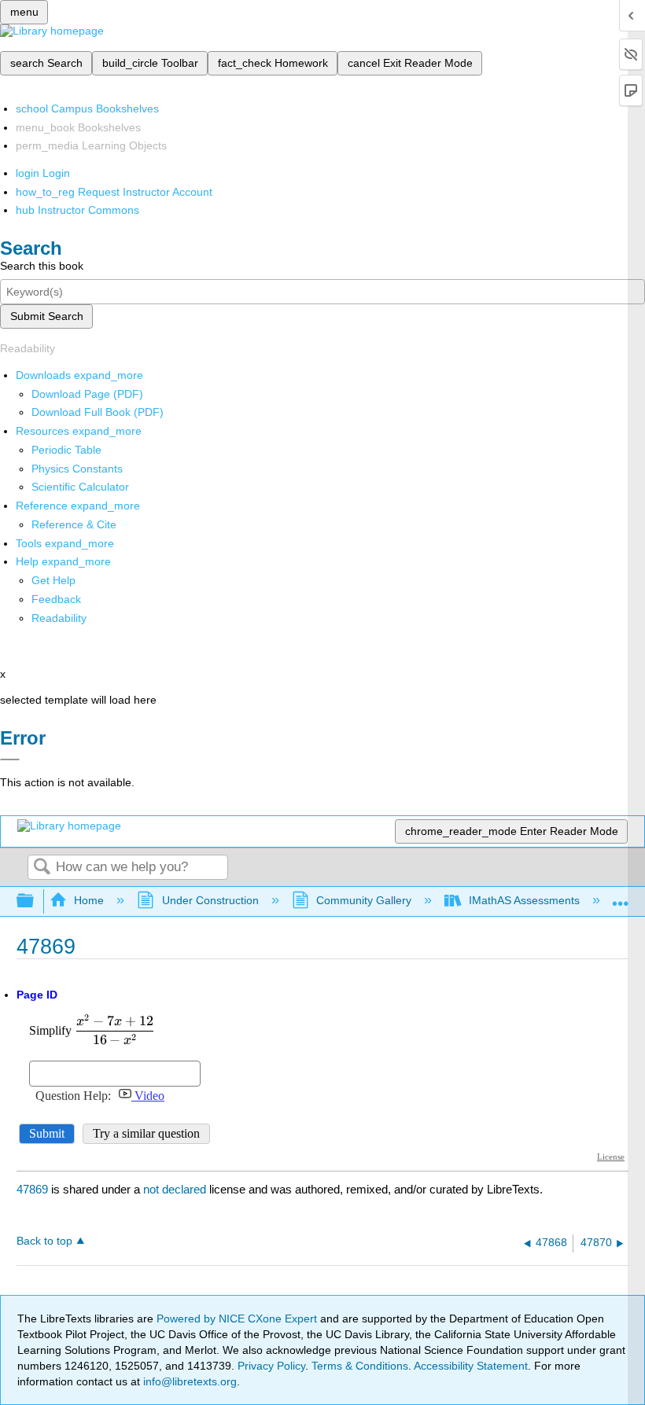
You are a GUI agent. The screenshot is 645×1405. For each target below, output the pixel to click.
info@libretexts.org (188, 1381)
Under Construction (210, 900)
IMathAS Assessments (524, 900)
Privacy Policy (271, 1365)
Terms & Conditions (359, 1365)
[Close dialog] (10, 759)
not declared (176, 1189)
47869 (32, 1189)
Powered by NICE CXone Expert (238, 1318)
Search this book (41, 265)
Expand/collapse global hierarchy (35, 901)
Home (89, 900)
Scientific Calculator (80, 486)
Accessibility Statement (471, 1365)
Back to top (44, 1241)
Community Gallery (364, 900)
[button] (56, 599)
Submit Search (46, 316)
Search (42, 867)
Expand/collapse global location (620, 897)
